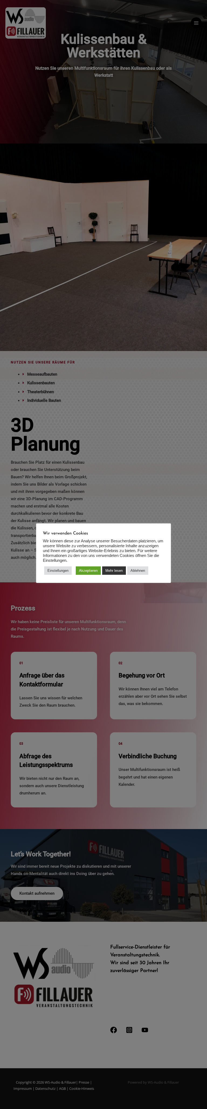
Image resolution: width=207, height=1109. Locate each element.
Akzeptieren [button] (88, 571)
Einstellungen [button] (57, 571)
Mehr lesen (114, 571)
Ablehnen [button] (137, 571)
